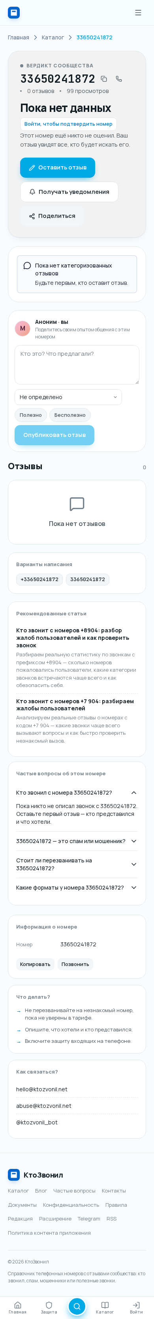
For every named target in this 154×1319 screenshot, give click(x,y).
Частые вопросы (74, 1190)
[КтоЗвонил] (14, 13)
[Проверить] (77, 1306)
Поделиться (56, 216)
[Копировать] (104, 78)
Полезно (31, 414)
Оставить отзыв (62, 167)
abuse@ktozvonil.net (43, 1105)
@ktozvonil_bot (37, 1122)
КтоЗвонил (43, 1175)
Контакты (114, 1190)
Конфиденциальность (71, 1204)
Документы (22, 1204)
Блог (41, 1190)
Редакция (20, 1218)
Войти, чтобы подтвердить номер (68, 123)
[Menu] (138, 12)
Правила (116, 1204)
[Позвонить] (119, 78)
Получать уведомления (74, 192)
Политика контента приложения (49, 1232)
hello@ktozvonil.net (42, 1089)
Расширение (55, 1218)
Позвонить (75, 964)
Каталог (18, 1190)
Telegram (89, 1218)
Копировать (35, 964)
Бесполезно (70, 414)
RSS (111, 1218)
